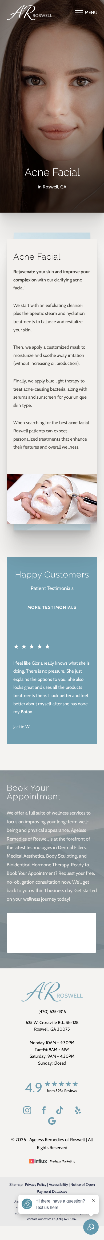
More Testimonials (52, 607)
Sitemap (16, 1184)
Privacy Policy (35, 1184)
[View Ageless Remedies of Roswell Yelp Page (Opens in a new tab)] (77, 1112)
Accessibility (58, 1184)
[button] (79, 12)
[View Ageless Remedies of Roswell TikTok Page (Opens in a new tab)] (60, 1112)
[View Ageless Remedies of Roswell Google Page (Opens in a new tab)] (52, 1123)
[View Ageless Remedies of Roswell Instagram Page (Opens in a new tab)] (27, 1112)
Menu (91, 12)
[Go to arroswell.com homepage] (29, 12)
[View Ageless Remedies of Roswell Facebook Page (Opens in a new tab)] (44, 1112)
